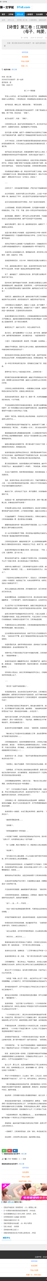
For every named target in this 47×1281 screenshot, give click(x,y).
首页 (3, 14)
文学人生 (20, 14)
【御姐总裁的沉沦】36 (11, 1220)
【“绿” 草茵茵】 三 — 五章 (16, 1159)
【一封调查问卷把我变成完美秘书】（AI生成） (19, 1210)
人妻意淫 (29, 14)
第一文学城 (24, 38)
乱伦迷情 (39, 14)
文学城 (10, 14)
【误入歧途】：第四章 (11, 1226)
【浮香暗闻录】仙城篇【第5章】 (14, 1217)
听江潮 (14, 69)
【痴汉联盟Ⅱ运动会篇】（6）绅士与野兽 (17, 1223)
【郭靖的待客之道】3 (10, 1230)
